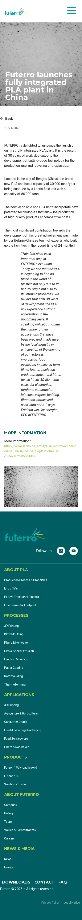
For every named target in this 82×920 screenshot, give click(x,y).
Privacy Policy (50, 902)
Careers (9, 838)
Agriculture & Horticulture (21, 713)
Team (8, 821)
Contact (44, 882)
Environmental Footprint (20, 605)
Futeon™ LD (12, 776)
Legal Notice (72, 902)
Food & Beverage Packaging (22, 730)
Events (8, 867)
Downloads (16, 882)
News (8, 859)
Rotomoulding (13, 676)
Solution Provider (16, 784)
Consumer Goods (15, 722)
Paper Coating (13, 667)
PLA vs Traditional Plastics (21, 597)
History (8, 813)
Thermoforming (15, 684)
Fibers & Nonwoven (16, 642)
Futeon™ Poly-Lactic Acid (20, 767)
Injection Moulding (16, 659)
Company (10, 805)
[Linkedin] (61, 551)
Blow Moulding (14, 634)
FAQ (62, 882)
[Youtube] (73, 551)
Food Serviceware (16, 738)
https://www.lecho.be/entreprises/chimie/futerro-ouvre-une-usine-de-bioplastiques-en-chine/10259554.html (41, 451)
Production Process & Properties (25, 580)
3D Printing (11, 625)
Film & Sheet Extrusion (19, 651)
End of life (11, 588)
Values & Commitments (20, 830)
